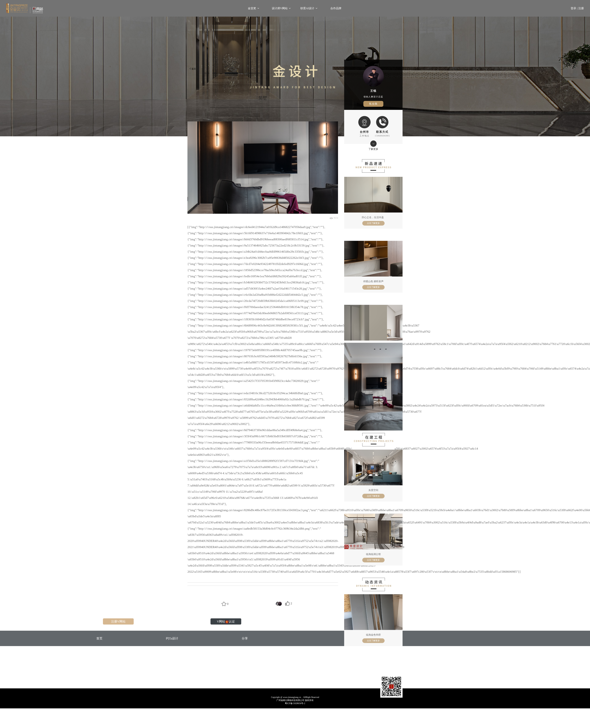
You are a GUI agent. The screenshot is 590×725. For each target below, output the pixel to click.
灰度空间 (373, 490)
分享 (245, 638)
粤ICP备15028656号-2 (295, 703)
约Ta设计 (172, 638)
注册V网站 (118, 621)
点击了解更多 (373, 223)
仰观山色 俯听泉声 (373, 281)
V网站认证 (226, 621)
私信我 (373, 103)
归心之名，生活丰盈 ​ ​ (373, 217)
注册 (581, 8)
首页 (99, 638)
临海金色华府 (373, 634)
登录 (574, 8)
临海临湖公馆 (373, 554)
